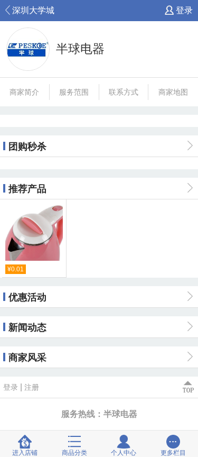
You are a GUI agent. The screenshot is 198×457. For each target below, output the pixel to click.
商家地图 (173, 92)
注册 (31, 387)
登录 (183, 10)
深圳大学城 (32, 10)
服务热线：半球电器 (99, 413)
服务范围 (74, 92)
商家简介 (24, 92)
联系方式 (123, 92)
